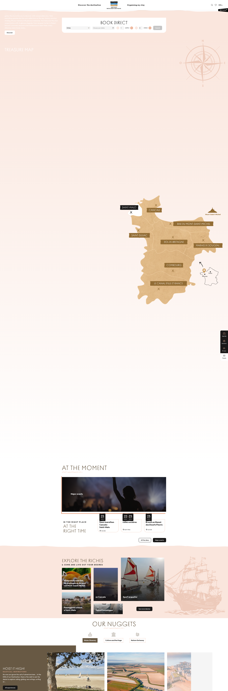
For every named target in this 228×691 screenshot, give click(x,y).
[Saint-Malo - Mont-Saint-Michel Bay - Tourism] (114, 5)
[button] (212, 5)
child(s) (146, 28)
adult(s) (127, 28)
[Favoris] (215, 5)
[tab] (90, 637)
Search (157, 28)
